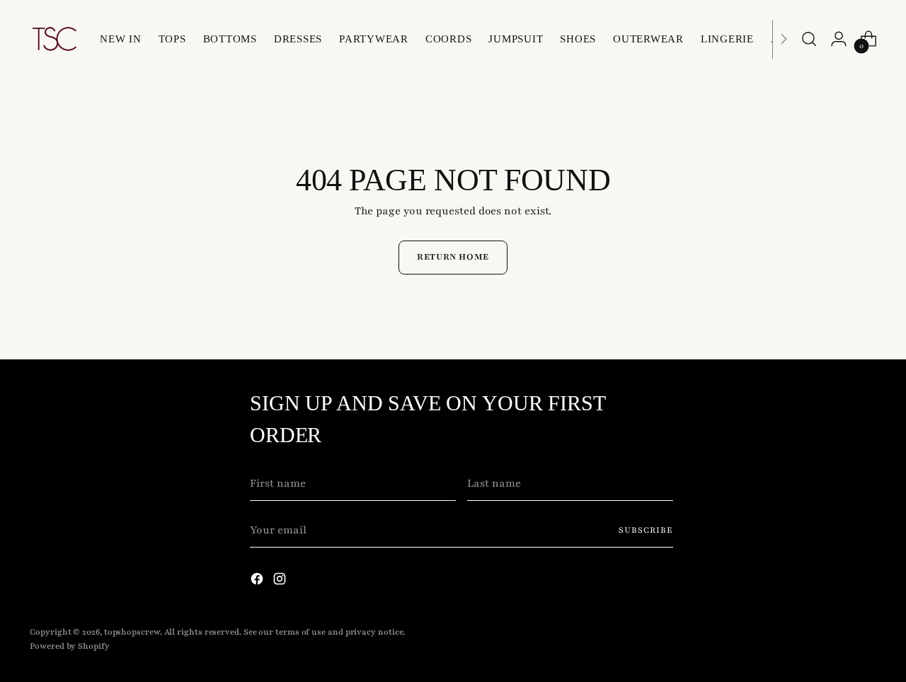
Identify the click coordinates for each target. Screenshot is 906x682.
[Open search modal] (809, 39)
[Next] (783, 39)
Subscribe (646, 530)
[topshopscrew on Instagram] (281, 582)
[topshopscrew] (54, 39)
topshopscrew (132, 631)
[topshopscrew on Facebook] (258, 582)
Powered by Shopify (69, 646)
